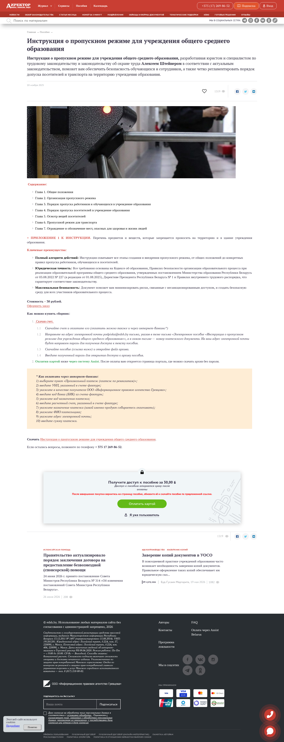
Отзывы (245, 15)
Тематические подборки (184, 15)
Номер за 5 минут (92, 15)
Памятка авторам (163, 734)
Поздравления (115, 15)
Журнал (43, 5)
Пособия (81, 5)
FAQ (194, 622)
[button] (237, 91)
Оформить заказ (38, 306)
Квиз (206, 15)
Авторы (163, 622)
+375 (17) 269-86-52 (216, 5)
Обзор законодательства (39, 15)
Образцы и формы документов (146, 15)
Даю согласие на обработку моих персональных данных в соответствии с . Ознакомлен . (80, 718)
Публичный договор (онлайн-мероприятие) (124, 734)
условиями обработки (79, 715)
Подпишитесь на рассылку (59, 696)
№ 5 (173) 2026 (149, 582)
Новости (14, 15)
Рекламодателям (53, 737)
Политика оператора (78, 737)
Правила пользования (56, 734)
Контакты (165, 630)
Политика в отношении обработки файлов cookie (122, 737)
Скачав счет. (44, 321)
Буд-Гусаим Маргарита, (175, 582)
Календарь (100, 5)
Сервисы (63, 5)
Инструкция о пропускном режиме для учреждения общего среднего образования (97, 439)
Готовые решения (225, 15)
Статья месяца (68, 15)
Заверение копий (178, 550)
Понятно (32, 727)
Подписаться (108, 704)
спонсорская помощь (57, 550)
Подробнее (13, 725)
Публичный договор (83, 734)
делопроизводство (154, 550)
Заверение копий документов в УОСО (177, 555)
